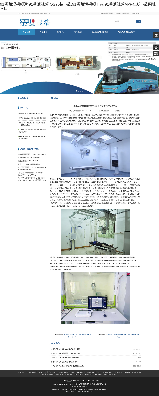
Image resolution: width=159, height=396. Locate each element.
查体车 (88, 381)
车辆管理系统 (79, 374)
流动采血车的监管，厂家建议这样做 (65, 353)
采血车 (93, 381)
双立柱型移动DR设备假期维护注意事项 (32, 118)
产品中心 (43, 32)
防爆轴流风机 (53, 372)
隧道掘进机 (50, 374)
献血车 (84, 381)
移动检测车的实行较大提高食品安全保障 (64, 362)
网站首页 (26, 32)
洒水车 (98, 372)
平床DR (53, 115)
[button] (43, 37)
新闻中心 (60, 32)
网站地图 (84, 386)
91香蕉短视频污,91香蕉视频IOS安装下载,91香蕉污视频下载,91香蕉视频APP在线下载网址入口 (78, 6)
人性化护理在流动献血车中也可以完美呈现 (65, 349)
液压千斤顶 (42, 372)
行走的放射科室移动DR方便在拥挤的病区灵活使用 (68, 366)
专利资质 (78, 32)
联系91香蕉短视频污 (126, 32)
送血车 (72, 372)
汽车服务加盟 (63, 372)
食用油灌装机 (80, 372)
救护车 (98, 381)
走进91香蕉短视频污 (100, 32)
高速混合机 (90, 372)
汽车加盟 (127, 372)
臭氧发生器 (59, 374)
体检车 (74, 381)
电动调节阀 (88, 374)
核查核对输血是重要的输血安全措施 (31, 114)
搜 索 (138, 21)
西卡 (115, 374)
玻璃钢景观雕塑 (108, 372)
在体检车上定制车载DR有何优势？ (65, 357)
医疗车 (79, 381)
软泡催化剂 (98, 374)
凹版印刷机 (107, 374)
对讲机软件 (68, 374)
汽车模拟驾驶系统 (31, 372)
